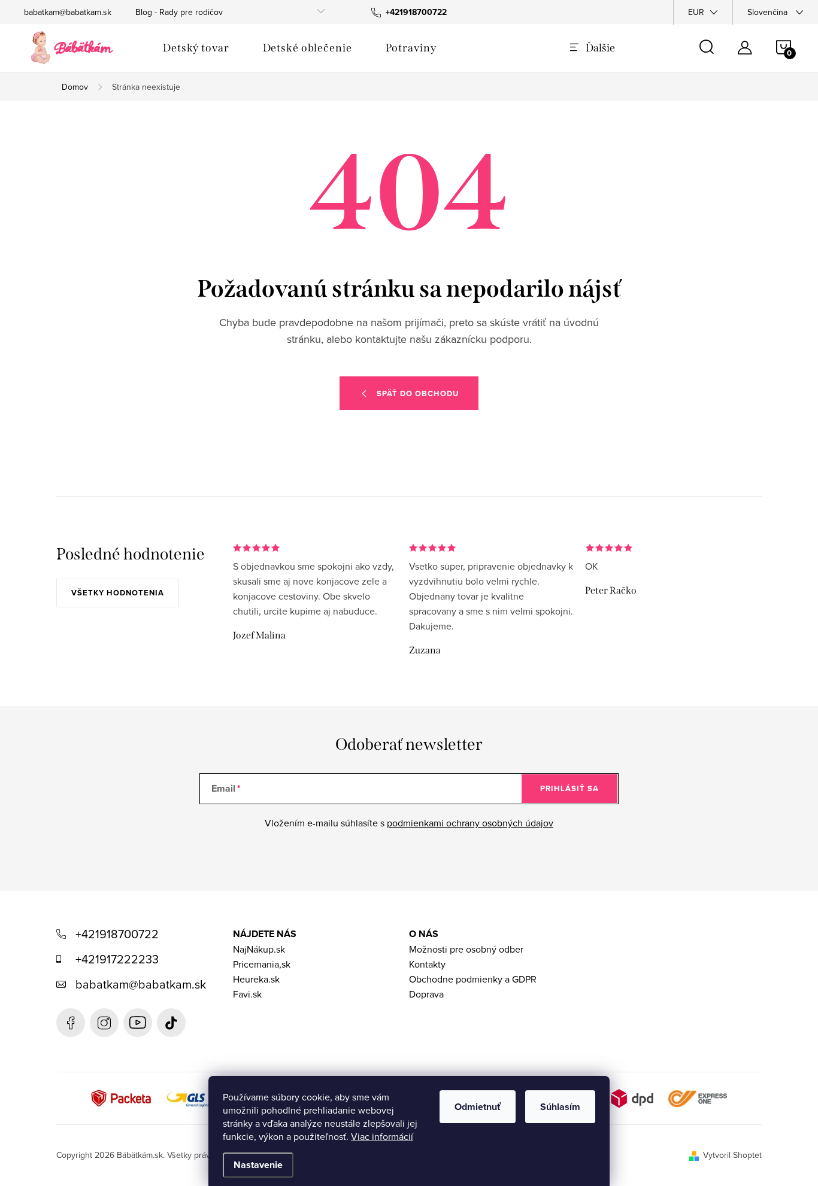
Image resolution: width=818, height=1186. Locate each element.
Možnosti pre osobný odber (466, 949)
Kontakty (427, 964)
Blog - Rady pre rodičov (179, 12)
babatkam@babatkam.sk (67, 12)
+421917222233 (117, 959)
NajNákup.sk (259, 949)
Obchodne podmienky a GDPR (473, 979)
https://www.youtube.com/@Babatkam (137, 1022)
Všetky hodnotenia (117, 592)
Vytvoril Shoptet (732, 1155)
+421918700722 (117, 933)
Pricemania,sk (261, 964)
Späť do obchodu (418, 393)
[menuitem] (196, 48)
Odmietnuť (478, 1107)
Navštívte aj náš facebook (70, 1022)
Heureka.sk (256, 979)
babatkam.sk (104, 1022)
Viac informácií (382, 1136)
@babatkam (171, 1022)
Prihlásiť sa (569, 788)
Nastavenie (258, 1165)
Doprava (426, 994)
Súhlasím (560, 1107)
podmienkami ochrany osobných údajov (470, 822)
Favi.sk (247, 994)
